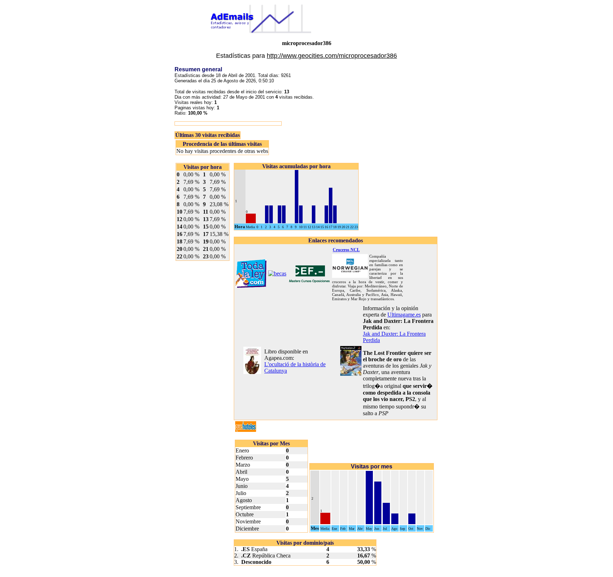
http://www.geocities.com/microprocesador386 (332, 55)
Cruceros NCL (346, 249)
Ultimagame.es (404, 315)
